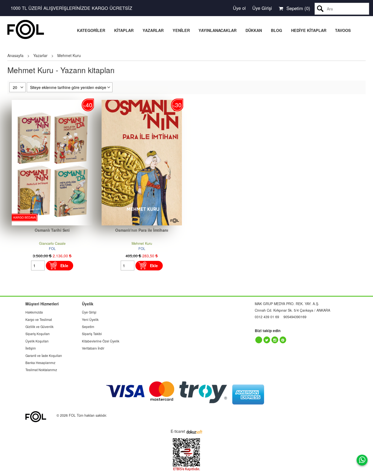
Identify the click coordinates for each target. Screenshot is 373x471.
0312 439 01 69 (267, 316)
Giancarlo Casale (52, 243)
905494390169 (294, 316)
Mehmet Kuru (142, 243)
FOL (52, 248)
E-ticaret (178, 431)
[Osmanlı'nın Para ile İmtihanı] (142, 102)
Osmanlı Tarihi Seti (52, 230)
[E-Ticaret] (194, 431)
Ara (320, 8)
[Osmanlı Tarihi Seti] (52, 102)
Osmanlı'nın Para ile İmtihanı (141, 230)
